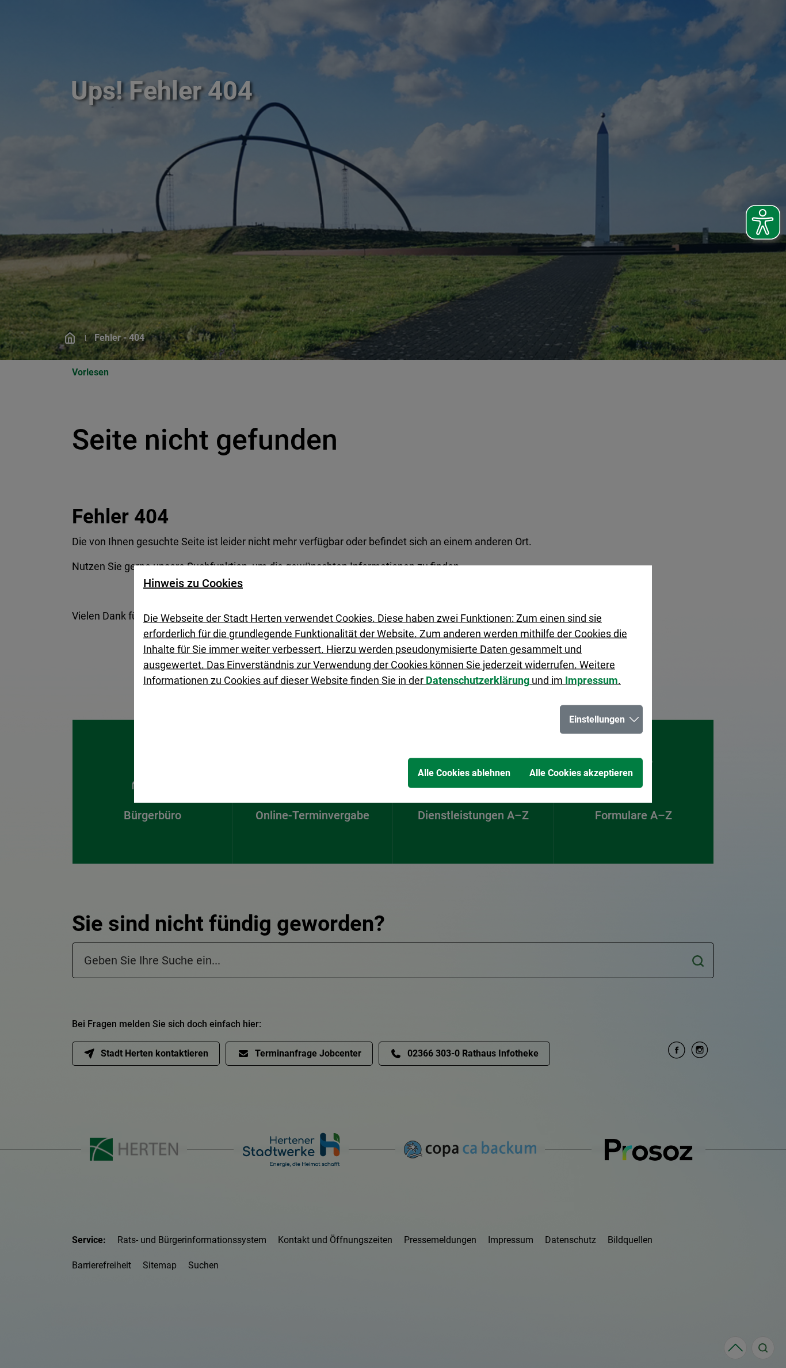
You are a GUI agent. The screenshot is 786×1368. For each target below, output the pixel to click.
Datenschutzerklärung (477, 680)
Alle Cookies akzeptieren (581, 772)
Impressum (591, 680)
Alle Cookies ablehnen (464, 772)
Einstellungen (597, 719)
